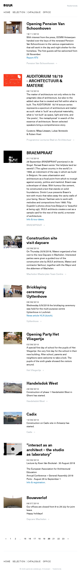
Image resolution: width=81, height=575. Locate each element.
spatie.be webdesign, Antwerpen (38, 569)
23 (63, 538)
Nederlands (72, 6)
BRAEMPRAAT (40, 153)
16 (30, 538)
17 (35, 538)
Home (7, 12)
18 (39, 538)
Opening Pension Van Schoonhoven (46, 26)
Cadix (31, 414)
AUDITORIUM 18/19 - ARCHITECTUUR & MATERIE (45, 81)
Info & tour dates (35, 219)
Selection (19, 12)
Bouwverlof (37, 497)
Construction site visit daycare (42, 240)
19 (44, 538)
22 (58, 538)
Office (47, 12)
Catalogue (34, 12)
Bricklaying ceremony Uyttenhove (37, 292)
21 (54, 538)
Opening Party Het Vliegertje (43, 336)
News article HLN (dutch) (39, 315)
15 (25, 538)
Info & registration (36, 482)
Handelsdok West (42, 383)
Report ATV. (32, 57)
